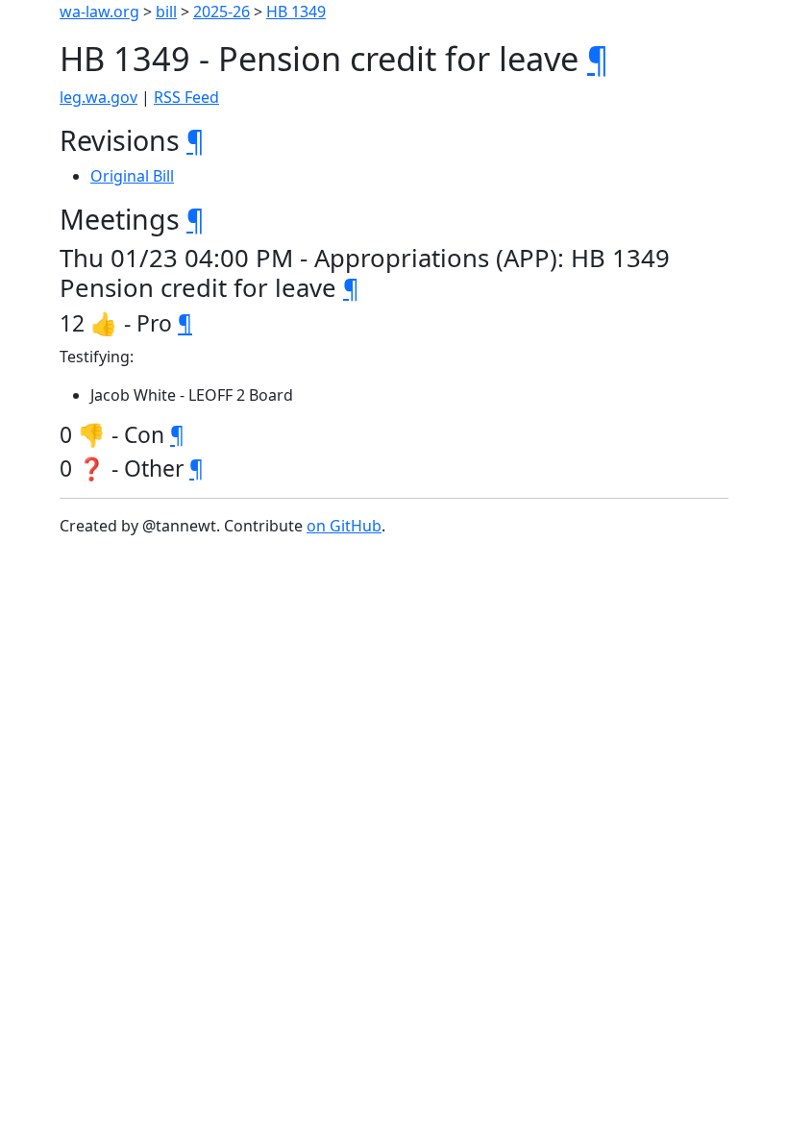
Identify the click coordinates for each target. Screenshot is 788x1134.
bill (166, 11)
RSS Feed (186, 97)
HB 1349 (296, 11)
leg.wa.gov (98, 97)
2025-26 (221, 11)
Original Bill (132, 175)
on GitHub (344, 525)
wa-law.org (99, 11)
